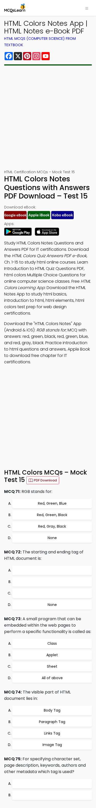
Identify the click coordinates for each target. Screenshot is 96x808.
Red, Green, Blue (52, 503)
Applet (52, 654)
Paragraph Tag (52, 721)
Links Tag (52, 733)
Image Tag (52, 744)
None (52, 537)
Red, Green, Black (52, 514)
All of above (52, 677)
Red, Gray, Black (52, 526)
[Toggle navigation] (87, 7)
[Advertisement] (48, 117)
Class (52, 643)
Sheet (52, 666)
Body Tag (52, 710)
